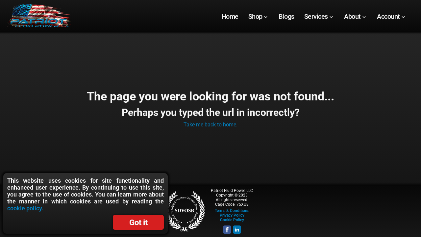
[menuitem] (230, 16)
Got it (138, 222)
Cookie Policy (232, 220)
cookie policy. (25, 208)
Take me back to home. (210, 124)
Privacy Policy (232, 215)
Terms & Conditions (232, 210)
